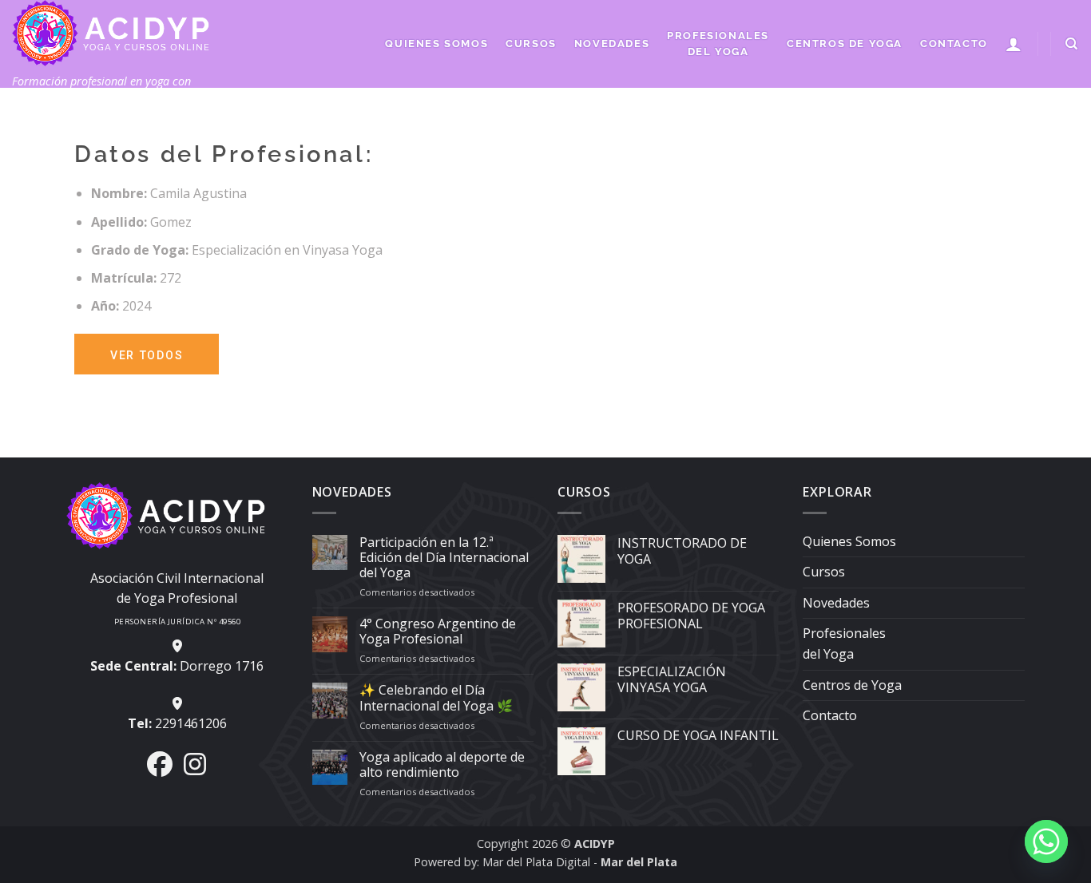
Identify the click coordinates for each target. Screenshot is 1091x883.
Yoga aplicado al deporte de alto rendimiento (442, 765)
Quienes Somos (436, 43)
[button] (1014, 43)
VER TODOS (146, 355)
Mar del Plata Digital (536, 861)
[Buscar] (1072, 44)
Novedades (611, 43)
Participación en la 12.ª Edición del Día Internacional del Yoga (444, 558)
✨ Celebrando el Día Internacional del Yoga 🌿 (436, 698)
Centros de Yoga (845, 43)
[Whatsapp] (1046, 841)
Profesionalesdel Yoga (718, 43)
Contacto (954, 43)
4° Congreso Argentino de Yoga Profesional (437, 631)
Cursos (531, 43)
